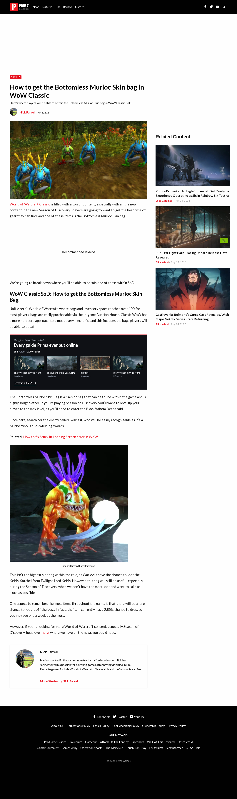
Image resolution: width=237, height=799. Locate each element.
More (82, 8)
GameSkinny (69, 747)
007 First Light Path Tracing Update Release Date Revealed (192, 255)
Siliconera (138, 742)
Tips (57, 6)
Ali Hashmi (162, 262)
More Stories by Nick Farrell (59, 681)
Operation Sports (91, 747)
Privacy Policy (177, 725)
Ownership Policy (153, 725)
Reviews (67, 6)
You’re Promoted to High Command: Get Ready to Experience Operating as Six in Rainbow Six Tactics (192, 193)
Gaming (15, 77)
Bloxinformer (174, 747)
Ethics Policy (101, 725)
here (45, 632)
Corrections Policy (78, 725)
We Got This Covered (161, 742)
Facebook (103, 717)
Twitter (121, 717)
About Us (80, 4)
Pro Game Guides (55, 742)
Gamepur (91, 742)
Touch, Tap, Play (136, 747)
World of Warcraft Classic (30, 204)
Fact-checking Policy (125, 725)
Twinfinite (75, 742)
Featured (47, 6)
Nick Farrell (27, 112)
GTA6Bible (193, 747)
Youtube (139, 717)
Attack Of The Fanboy (114, 742)
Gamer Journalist (48, 747)
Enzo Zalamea (164, 200)
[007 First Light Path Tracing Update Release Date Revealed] (193, 227)
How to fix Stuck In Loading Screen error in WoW (60, 437)
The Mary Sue (114, 747)
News (36, 6)
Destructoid (185, 742)
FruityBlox (156, 747)
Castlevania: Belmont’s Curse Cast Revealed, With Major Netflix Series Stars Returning (192, 317)
